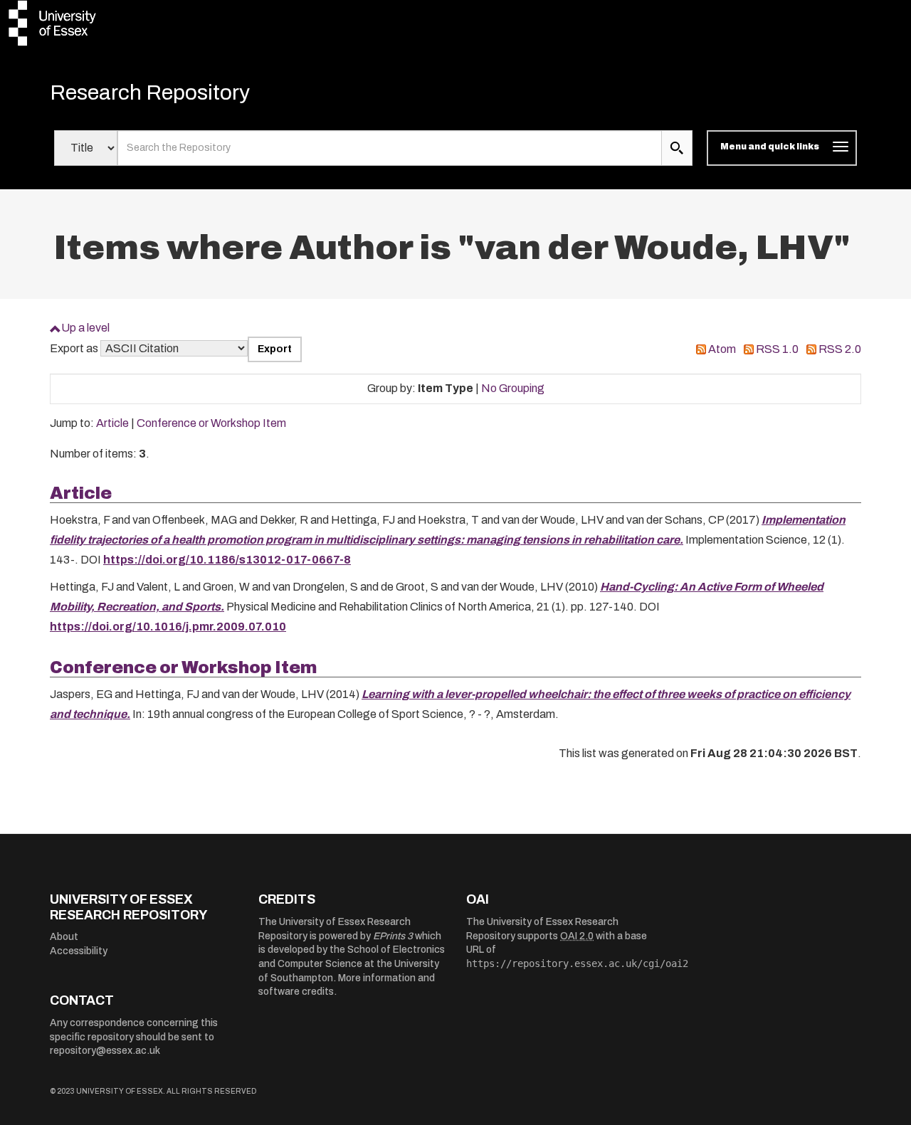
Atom (722, 349)
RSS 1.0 (777, 349)
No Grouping (512, 388)
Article (112, 423)
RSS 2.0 (839, 349)
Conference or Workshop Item (211, 423)
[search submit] (677, 148)
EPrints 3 (393, 936)
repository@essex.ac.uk (105, 1050)
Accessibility (78, 951)
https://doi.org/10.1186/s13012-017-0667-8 (227, 560)
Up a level (85, 328)
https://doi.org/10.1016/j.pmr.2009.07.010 (168, 626)
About (64, 936)
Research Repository (150, 92)
